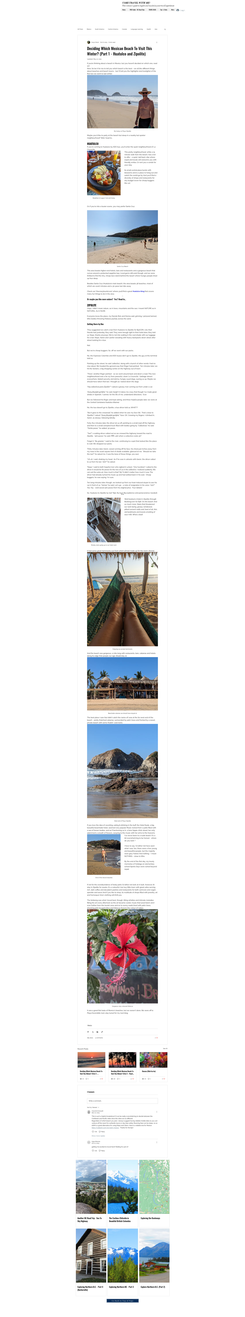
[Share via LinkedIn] (97, 1032)
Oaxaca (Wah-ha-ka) (149, 1071)
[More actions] (157, 42)
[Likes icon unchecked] (93, 1132)
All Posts (80, 29)
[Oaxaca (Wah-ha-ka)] (153, 1060)
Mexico (89, 29)
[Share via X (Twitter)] (93, 1032)
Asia (156, 29)
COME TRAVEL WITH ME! (136, 3)
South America (99, 29)
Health (149, 29)
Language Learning (137, 29)
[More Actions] (157, 1112)
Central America (113, 29)
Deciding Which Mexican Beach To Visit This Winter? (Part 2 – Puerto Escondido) (122, 1072)
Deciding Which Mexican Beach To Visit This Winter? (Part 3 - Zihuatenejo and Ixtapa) (91, 1072)
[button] (165, 29)
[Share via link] (102, 1032)
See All (165, 1048)
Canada (124, 29)
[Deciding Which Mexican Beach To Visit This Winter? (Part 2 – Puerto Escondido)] (122, 1060)
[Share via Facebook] (88, 1032)
